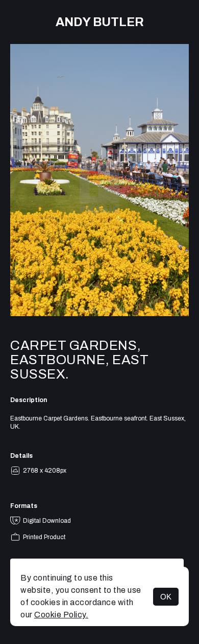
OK (165, 596)
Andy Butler (100, 22)
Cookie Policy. (61, 614)
